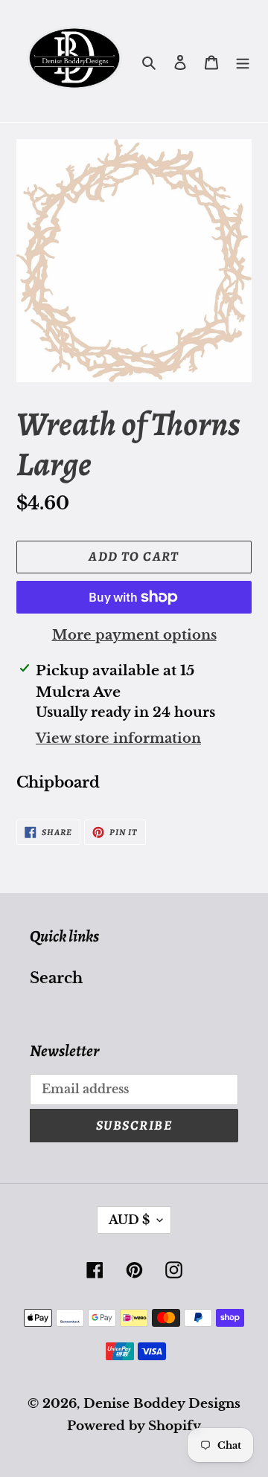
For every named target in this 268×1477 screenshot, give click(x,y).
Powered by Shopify (134, 1426)
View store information (118, 738)
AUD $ (129, 1219)
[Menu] (242, 61)
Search (56, 978)
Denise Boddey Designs (161, 1404)
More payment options (134, 635)
